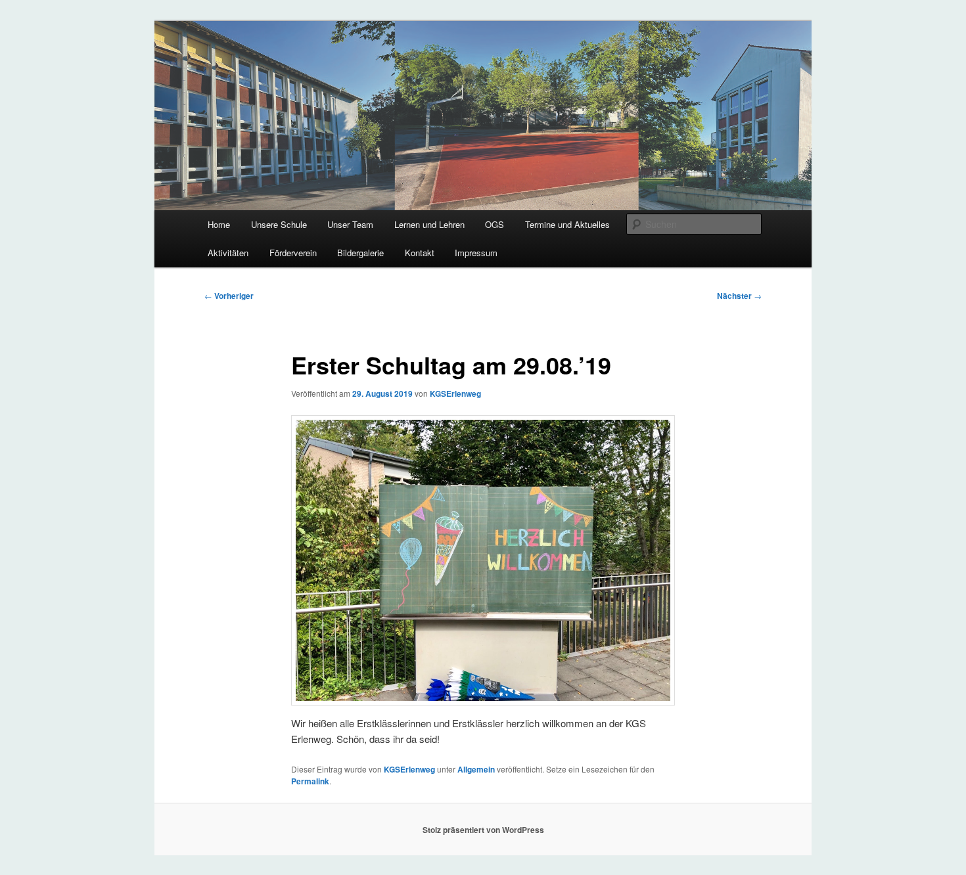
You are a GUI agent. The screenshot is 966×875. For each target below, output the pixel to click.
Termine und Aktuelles (567, 224)
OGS (494, 224)
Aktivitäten (228, 252)
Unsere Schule (279, 224)
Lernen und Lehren (429, 224)
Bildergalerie (360, 252)
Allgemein (476, 769)
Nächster (739, 296)
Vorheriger (229, 296)
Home (219, 224)
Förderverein (293, 252)
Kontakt (419, 252)
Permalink (310, 781)
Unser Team (350, 224)
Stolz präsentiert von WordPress (483, 830)
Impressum (476, 252)
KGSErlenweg (455, 393)
